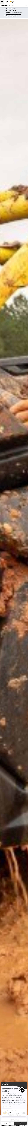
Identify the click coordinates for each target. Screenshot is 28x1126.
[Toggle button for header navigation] (2, 2)
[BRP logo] (6, 2)
